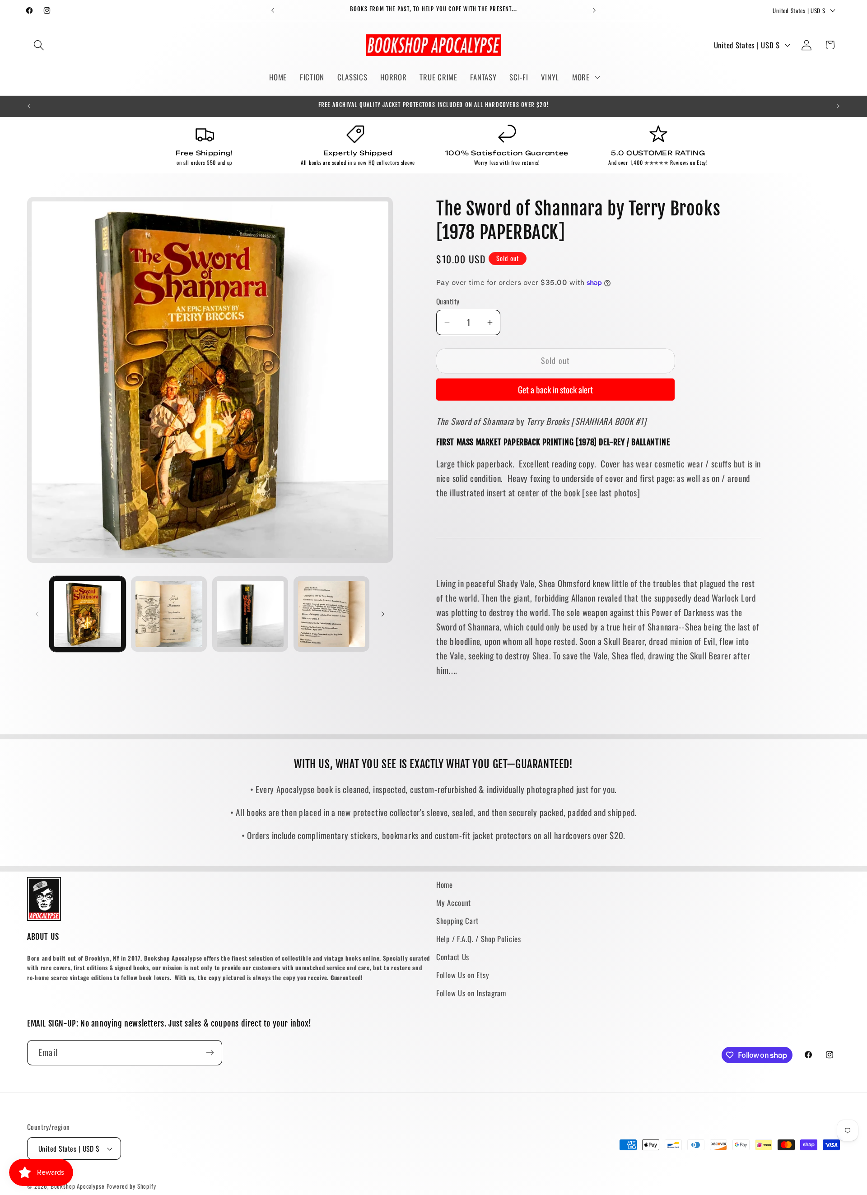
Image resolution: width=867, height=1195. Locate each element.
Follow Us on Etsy (462, 974)
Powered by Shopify (131, 1185)
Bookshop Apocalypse (78, 1185)
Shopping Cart (457, 920)
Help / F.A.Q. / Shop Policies (478, 938)
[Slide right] (383, 614)
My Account (453, 902)
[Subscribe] (210, 1052)
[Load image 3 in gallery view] (250, 614)
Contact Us (452, 956)
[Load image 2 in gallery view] (169, 614)
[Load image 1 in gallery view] (88, 614)
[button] (39, 45)
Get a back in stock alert (555, 389)
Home (444, 884)
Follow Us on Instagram (471, 993)
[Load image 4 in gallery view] (331, 614)
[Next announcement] (594, 10)
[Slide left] (37, 614)
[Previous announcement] (273, 10)
